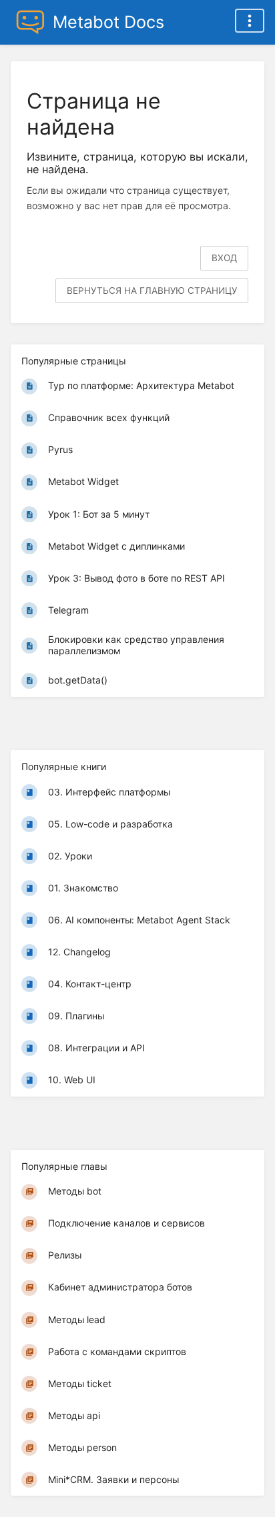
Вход (224, 258)
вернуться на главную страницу (152, 290)
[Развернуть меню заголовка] (249, 21)
